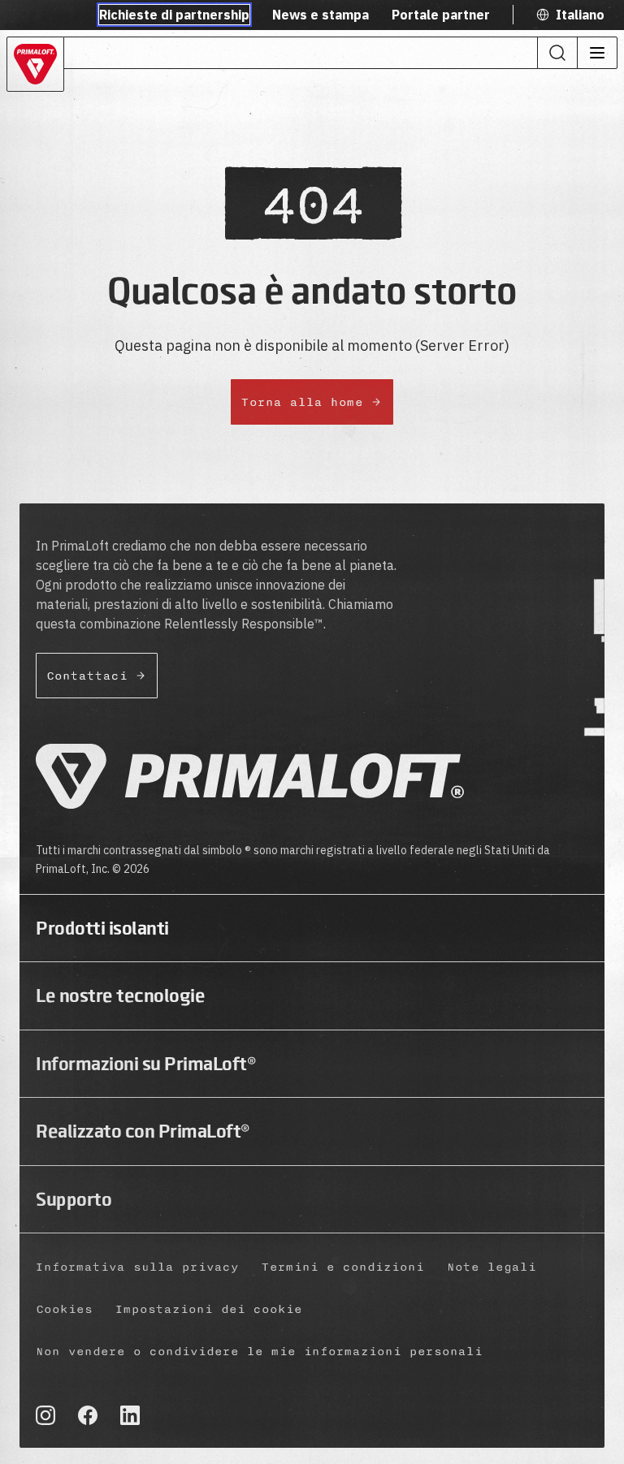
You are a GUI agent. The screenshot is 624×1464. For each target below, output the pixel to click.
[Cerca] (557, 52)
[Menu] (597, 52)
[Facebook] (88, 1415)
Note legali (491, 1267)
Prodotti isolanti (102, 928)
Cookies (64, 1309)
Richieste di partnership (174, 14)
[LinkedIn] (130, 1415)
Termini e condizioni (343, 1267)
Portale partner (441, 14)
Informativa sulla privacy (137, 1267)
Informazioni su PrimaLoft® (146, 1064)
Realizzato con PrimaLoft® (143, 1131)
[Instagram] (45, 1415)
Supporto (73, 1199)
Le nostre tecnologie (120, 995)
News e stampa (320, 14)
